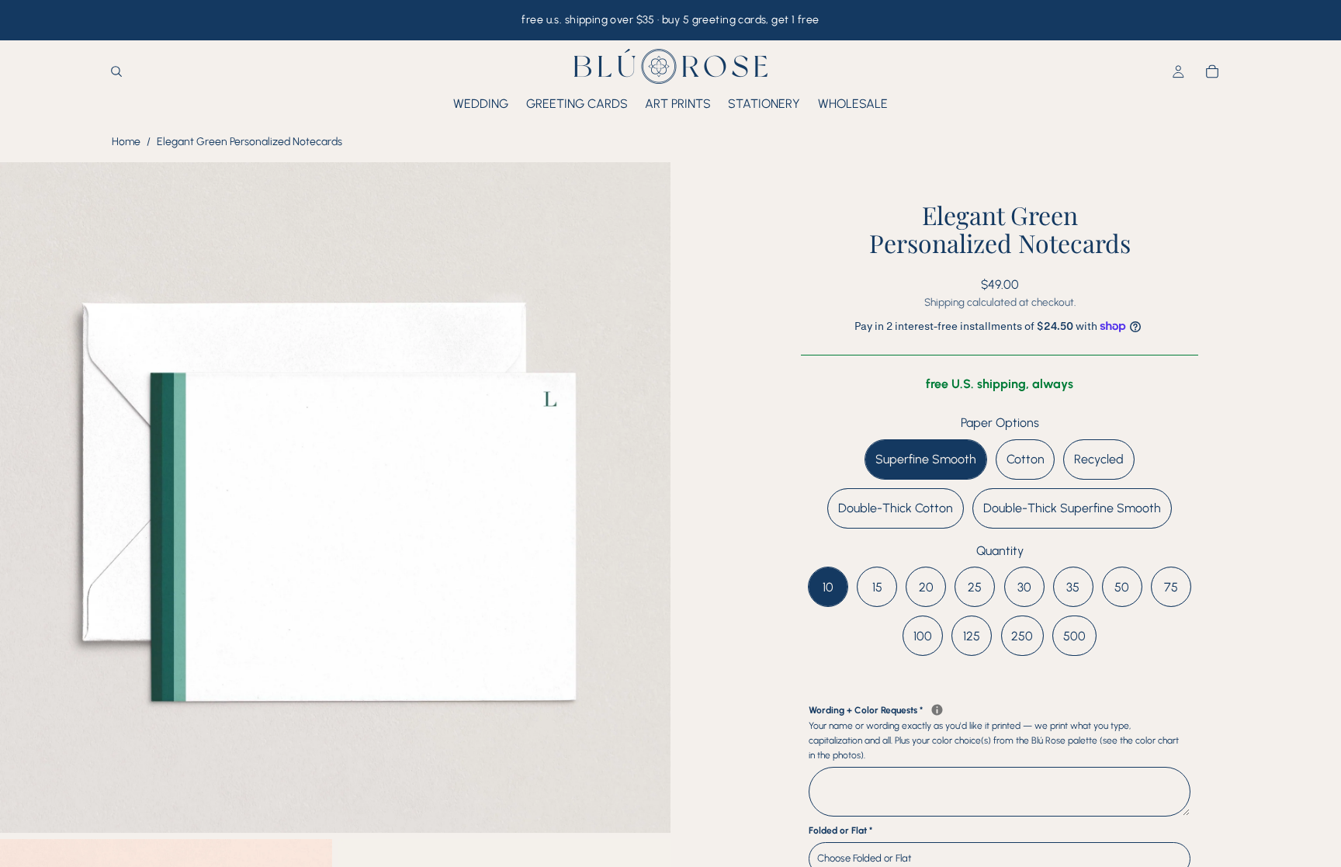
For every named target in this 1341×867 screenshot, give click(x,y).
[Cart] (1212, 72)
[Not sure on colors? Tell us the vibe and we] (937, 710)
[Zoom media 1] (335, 497)
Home (126, 141)
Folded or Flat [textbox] (840, 830)
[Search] (116, 72)
